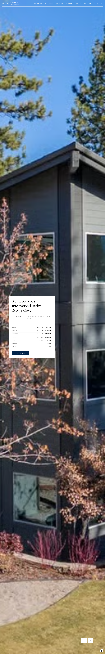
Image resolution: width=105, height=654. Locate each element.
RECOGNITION (78, 3)
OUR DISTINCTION (49, 3)
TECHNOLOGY (68, 3)
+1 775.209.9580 (17, 316)
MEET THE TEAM (38, 3)
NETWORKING (87, 3)
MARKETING (59, 3)
